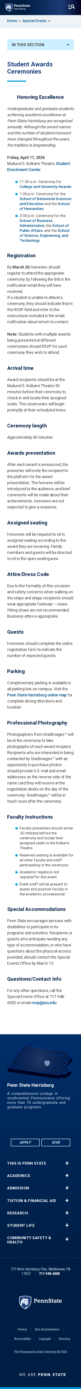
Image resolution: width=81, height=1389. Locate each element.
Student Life (21, 1225)
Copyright (45, 1339)
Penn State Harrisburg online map (37, 695)
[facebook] (17, 1125)
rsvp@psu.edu (44, 1002)
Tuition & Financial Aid (31, 1201)
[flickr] (40, 1125)
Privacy (22, 1329)
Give (56, 1142)
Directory (64, 1339)
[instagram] (64, 1125)
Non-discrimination (47, 1329)
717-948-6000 (49, 1274)
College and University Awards (45, 186)
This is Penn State (26, 1163)
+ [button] (67, 1163)
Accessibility (22, 1339)
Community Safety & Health (29, 1240)
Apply (25, 1142)
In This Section (28, 44)
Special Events (34, 21)
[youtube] (52, 1125)
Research (17, 1213)
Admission (18, 1188)
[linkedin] (29, 1125)
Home (12, 21)
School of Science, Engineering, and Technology (45, 235)
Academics (18, 1176)
